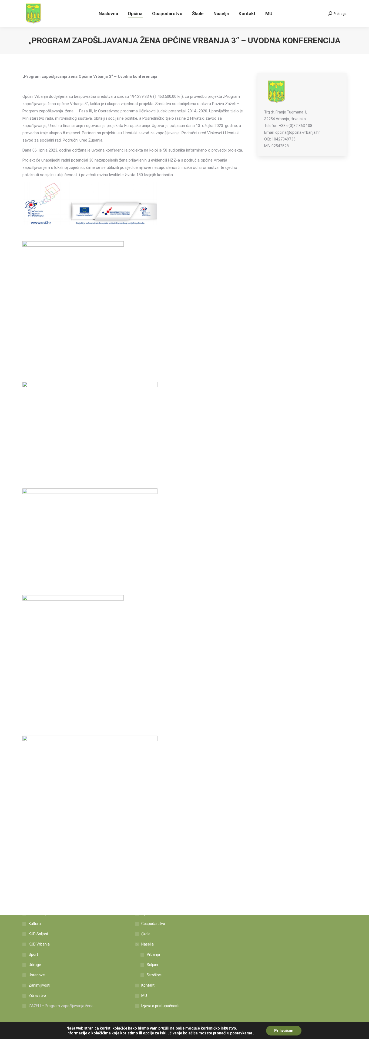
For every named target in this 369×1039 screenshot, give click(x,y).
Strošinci (154, 975)
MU (144, 995)
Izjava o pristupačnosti (160, 1006)
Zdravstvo (37, 995)
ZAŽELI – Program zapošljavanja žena (61, 1006)
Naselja (147, 944)
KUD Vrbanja (39, 944)
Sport (33, 954)
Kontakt (148, 985)
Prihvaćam (283, 1030)
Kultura (35, 923)
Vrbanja (153, 954)
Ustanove (37, 975)
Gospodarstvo (153, 923)
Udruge (35, 965)
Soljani (152, 965)
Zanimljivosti (39, 985)
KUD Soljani (38, 934)
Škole (145, 934)
